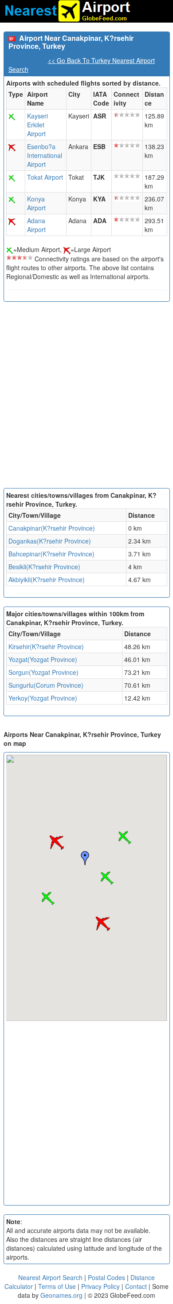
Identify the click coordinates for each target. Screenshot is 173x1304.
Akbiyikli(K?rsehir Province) (46, 579)
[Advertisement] (86, 397)
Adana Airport (36, 225)
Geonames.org (61, 1295)
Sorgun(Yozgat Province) (43, 672)
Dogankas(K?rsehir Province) (49, 540)
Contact (136, 1286)
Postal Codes (106, 1277)
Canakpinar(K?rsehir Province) (51, 528)
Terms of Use (58, 1286)
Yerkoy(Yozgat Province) (42, 697)
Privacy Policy (101, 1286)
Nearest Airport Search (50, 1277)
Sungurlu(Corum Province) (45, 685)
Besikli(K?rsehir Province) (44, 566)
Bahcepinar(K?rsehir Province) (51, 553)
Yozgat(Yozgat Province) (42, 659)
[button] (107, 878)
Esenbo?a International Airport (44, 155)
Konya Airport (36, 203)
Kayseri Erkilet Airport (37, 124)
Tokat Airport (45, 177)
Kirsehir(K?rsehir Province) (46, 646)
